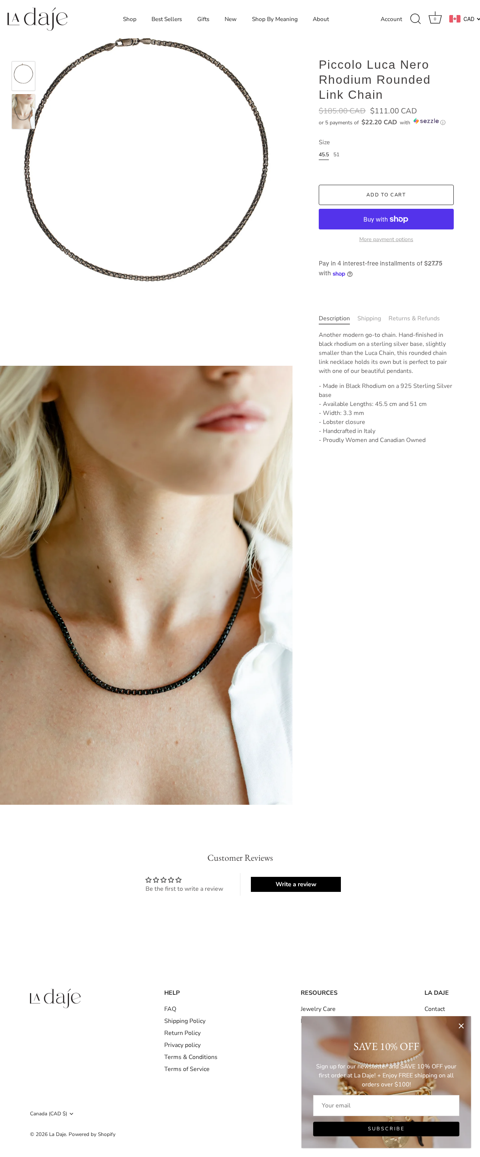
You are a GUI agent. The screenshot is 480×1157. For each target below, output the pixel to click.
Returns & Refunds (414, 319)
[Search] (415, 19)
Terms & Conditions (191, 1057)
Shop (129, 19)
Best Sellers (167, 19)
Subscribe (386, 1128)
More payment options (386, 239)
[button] (386, 122)
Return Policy (182, 1033)
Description (334, 319)
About (321, 19)
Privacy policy (182, 1045)
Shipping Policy (185, 1021)
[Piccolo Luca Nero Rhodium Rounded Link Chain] (23, 76)
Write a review (296, 884)
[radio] (324, 156)
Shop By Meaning (275, 19)
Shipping (369, 319)
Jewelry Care (318, 1009)
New (231, 19)
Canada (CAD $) (48, 1113)
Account (391, 19)
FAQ (170, 1009)
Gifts (203, 19)
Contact (434, 1009)
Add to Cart (386, 195)
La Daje (57, 1134)
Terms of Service (187, 1069)
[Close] (461, 1026)
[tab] (338, 318)
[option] (23, 77)
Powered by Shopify (92, 1134)
